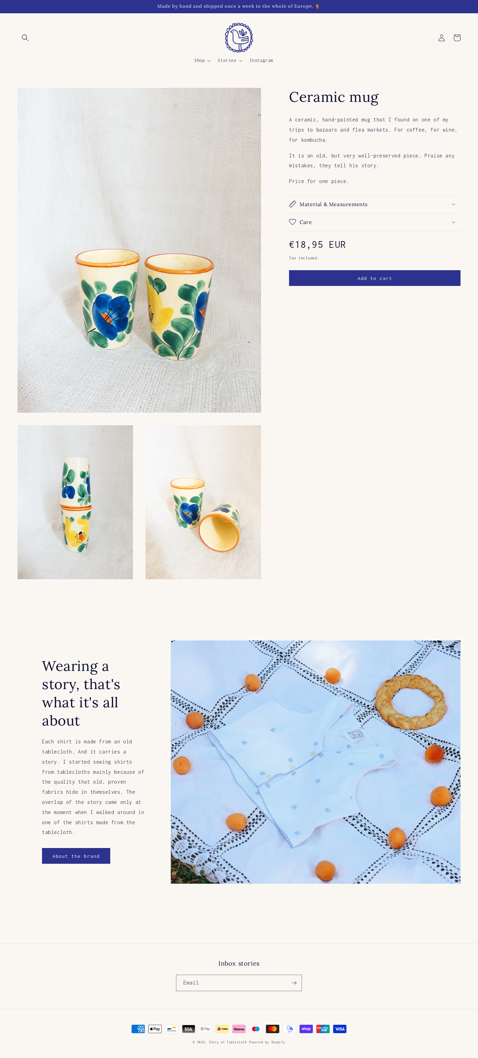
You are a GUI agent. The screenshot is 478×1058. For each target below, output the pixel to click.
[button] (25, 37)
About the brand (76, 856)
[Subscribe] (294, 983)
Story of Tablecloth (228, 1042)
